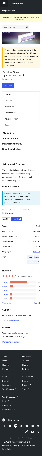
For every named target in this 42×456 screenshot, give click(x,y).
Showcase (26, 356)
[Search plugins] (27, 27)
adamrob (9, 79)
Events (25, 381)
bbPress (7, 405)
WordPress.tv (9, 389)
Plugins (25, 365)
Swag (25, 389)
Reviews (8, 101)
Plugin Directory (8, 11)
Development (10, 113)
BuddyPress (8, 409)
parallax (30, 262)
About (4, 356)
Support (8, 125)
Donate (26, 385)
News (4, 361)
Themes (25, 361)
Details (8, 94)
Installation (9, 107)
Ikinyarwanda (13, 420)
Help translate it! (21, 19)
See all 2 (36, 252)
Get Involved (27, 377)
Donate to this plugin (11, 342)
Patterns (26, 369)
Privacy (5, 369)
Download (8, 86)
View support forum (10, 321)
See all (37, 303)
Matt (5, 401)
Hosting (5, 365)
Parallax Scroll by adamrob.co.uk (13, 74)
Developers (7, 385)
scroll (37, 262)
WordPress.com (10, 397)
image (36, 257)
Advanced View (11, 119)
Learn (4, 377)
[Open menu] (38, 3)
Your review (7, 303)
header (30, 257)
